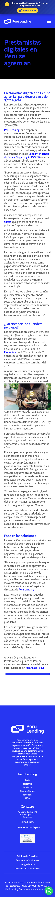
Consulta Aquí (29, 10)
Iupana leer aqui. (35, 667)
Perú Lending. (27, 589)
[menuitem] (27, 780)
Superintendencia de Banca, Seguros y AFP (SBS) (26, 155)
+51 (27, 822)
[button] (49, 890)
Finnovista (10, 352)
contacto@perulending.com (27, 827)
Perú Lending (11, 130)
